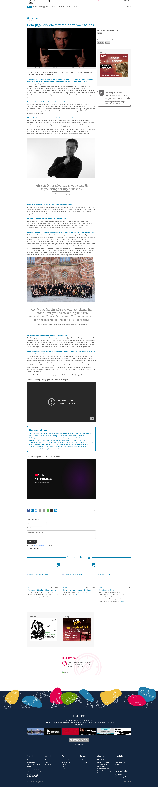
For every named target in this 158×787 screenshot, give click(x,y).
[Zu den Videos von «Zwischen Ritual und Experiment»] (58, 565)
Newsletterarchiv (120, 764)
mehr (55, 597)
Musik (29, 7)
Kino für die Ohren (107, 590)
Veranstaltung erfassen (122, 777)
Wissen (69, 7)
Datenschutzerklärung (104, 771)
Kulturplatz (48, 764)
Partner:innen (101, 766)
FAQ (63, 766)
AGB (63, 768)
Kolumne (76, 7)
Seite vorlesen (34, 18)
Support (64, 764)
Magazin (47, 760)
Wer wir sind (101, 760)
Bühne (35, 7)
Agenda (47, 762)
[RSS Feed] (94, 510)
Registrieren (118, 775)
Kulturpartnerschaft (103, 768)
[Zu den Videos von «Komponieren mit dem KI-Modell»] (93, 565)
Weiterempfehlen (120, 762)
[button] (28, 510)
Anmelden (118, 760)
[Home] (40, 1)
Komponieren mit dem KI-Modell (77, 590)
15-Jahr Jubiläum (102, 764)
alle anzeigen (79, 744)
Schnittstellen (66, 762)
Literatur (47, 7)
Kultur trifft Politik (103, 762)
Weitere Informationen (79, 740)
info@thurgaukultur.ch (34, 772)
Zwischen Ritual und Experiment (42, 590)
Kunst (41, 7)
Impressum (101, 773)
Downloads (83, 762)
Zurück (129, 6)
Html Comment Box (41, 545)
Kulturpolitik (61, 7)
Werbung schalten (85, 760)
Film (53, 7)
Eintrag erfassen (67, 760)
